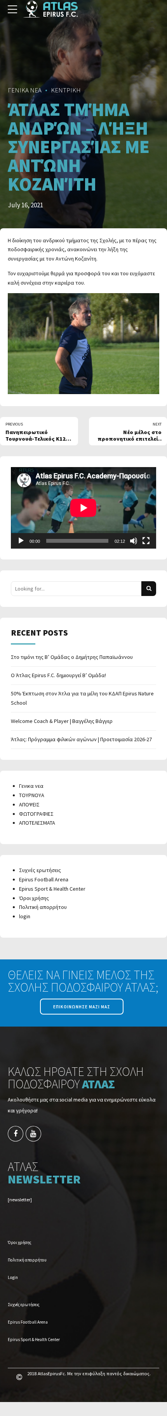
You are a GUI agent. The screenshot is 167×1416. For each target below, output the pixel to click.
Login (13, 1277)
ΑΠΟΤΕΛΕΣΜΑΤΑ (37, 822)
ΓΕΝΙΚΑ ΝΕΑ (25, 90)
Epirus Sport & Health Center (52, 888)
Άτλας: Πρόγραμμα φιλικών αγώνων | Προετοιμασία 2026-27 (81, 739)
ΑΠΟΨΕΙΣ (29, 804)
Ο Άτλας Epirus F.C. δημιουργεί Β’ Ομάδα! (58, 675)
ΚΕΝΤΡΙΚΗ (66, 90)
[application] (83, 508)
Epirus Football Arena (43, 879)
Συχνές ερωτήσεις (40, 870)
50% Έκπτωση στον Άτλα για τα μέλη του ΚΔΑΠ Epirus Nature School (82, 698)
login (24, 916)
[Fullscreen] (146, 541)
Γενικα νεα (31, 785)
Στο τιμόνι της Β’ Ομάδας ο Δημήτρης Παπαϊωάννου (72, 656)
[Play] (21, 541)
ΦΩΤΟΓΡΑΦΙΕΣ (36, 813)
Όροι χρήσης (34, 898)
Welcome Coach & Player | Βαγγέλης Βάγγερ (62, 721)
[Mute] (133, 541)
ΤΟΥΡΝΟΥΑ (31, 795)
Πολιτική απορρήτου (43, 906)
